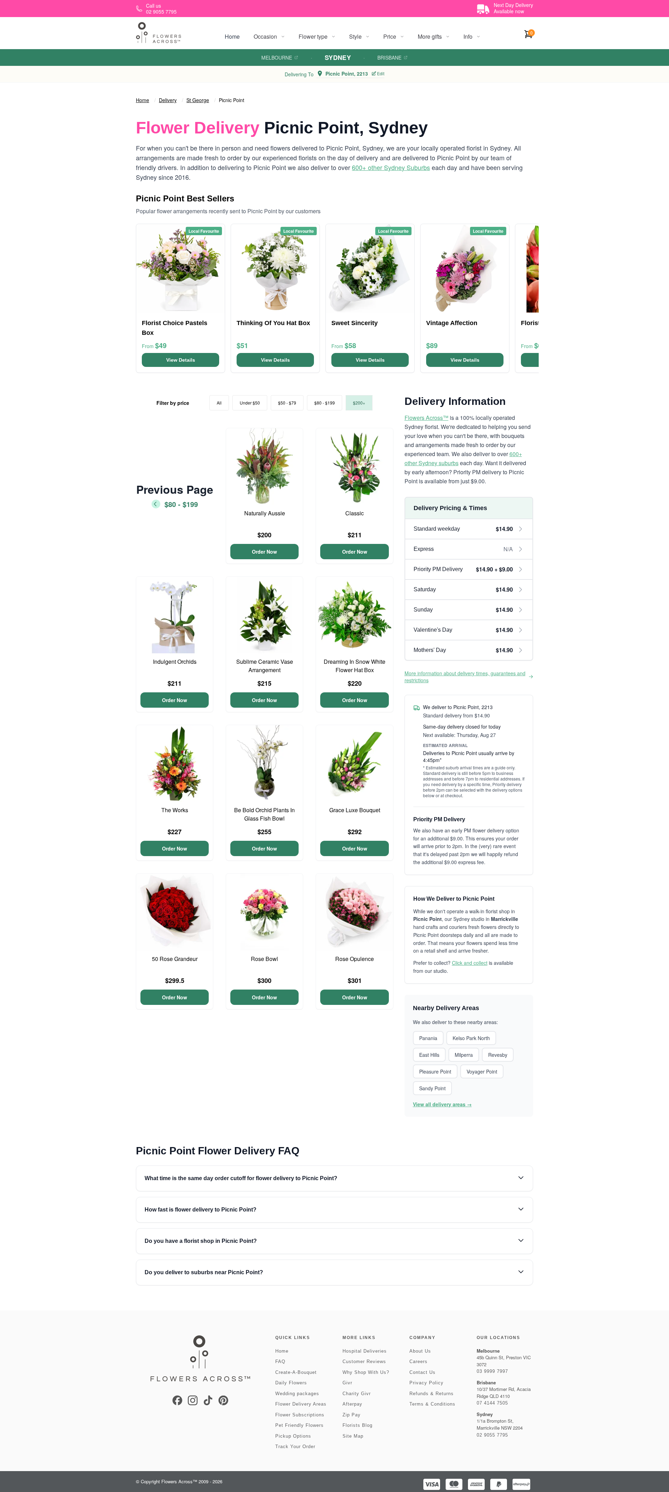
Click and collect (469, 962)
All (219, 403)
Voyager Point (482, 1071)
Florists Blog (357, 1425)
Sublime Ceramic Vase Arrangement (264, 665)
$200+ (359, 403)
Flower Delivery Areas (300, 1404)
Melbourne (276, 57)
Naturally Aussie (264, 513)
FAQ (280, 1361)
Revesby (497, 1054)
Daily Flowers (291, 1382)
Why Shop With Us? (366, 1372)
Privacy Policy (426, 1382)
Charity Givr (357, 1393)
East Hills (429, 1054)
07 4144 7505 (492, 1403)
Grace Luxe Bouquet (354, 810)
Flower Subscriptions (299, 1414)
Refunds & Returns (431, 1393)
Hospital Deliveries (365, 1351)
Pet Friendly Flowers (299, 1425)
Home (232, 36)
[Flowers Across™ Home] (158, 32)
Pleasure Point (435, 1071)
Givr (347, 1382)
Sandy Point (432, 1088)
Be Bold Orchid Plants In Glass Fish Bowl (264, 814)
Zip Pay (352, 1414)
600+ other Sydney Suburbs (391, 167)
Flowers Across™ (426, 418)
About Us (420, 1351)
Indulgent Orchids (175, 661)
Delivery (168, 100)
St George (197, 100)
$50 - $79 (287, 403)
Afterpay (352, 1404)
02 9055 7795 (492, 1435)
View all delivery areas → (442, 1104)
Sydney (338, 57)
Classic (354, 513)
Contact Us (422, 1372)
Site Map (353, 1436)
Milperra (464, 1054)
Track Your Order (295, 1446)
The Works (174, 810)
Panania (428, 1038)
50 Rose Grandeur (175, 959)
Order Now (264, 551)
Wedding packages (297, 1393)
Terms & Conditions (432, 1404)
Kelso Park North (471, 1038)
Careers (418, 1361)
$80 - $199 (324, 403)
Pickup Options (293, 1436)
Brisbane (389, 57)
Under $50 (250, 403)
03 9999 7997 (492, 1371)
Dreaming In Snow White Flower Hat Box (354, 665)
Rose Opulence (354, 959)
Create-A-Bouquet (296, 1372)
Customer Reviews (364, 1361)
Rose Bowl (264, 959)
